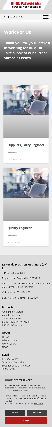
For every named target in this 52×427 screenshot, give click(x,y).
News (5, 347)
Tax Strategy (8, 369)
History (6, 337)
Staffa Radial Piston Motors (17, 322)
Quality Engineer (20, 228)
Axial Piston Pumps (12, 315)
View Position (13, 153)
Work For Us (9, 344)
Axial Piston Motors (12, 312)
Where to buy (9, 340)
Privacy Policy (10, 359)
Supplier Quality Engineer (26, 145)
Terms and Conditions (14, 362)
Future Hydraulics (12, 325)
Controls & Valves (11, 318)
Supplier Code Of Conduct (16, 366)
